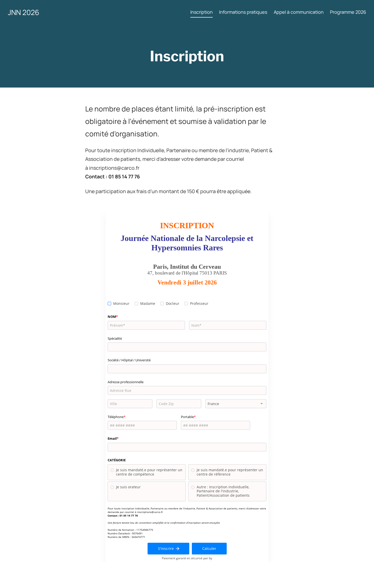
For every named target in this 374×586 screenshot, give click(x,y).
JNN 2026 (23, 12)
